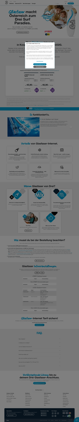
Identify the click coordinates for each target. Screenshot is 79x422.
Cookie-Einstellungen (40, 61)
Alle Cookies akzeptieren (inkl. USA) (39, 64)
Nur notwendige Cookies (40, 66)
